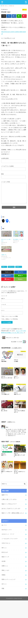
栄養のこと (19, 266)
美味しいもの (5, 570)
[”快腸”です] (6, 249)
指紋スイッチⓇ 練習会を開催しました (13, 513)
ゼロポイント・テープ (8, 534)
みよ (7, 427)
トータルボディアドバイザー (10, 538)
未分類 (3, 561)
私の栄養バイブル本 (18, 239)
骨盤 (3, 588)
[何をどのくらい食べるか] (6, 234)
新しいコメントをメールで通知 (10, 316)
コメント (4, 295)
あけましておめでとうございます (11, 508)
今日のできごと (6, 543)
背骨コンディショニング (8, 579)
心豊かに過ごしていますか (9, 499)
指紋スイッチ (5, 556)
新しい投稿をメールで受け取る (10, 319)
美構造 (3, 575)
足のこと (4, 584)
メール (3, 304)
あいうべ (4, 525)
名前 (3, 298)
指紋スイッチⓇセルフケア (9, 504)
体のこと (5, 266)
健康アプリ (5, 495)
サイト (3, 310)
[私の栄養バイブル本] (18, 234)
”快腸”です (3, 254)
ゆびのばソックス (7, 529)
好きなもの (11, 266)
